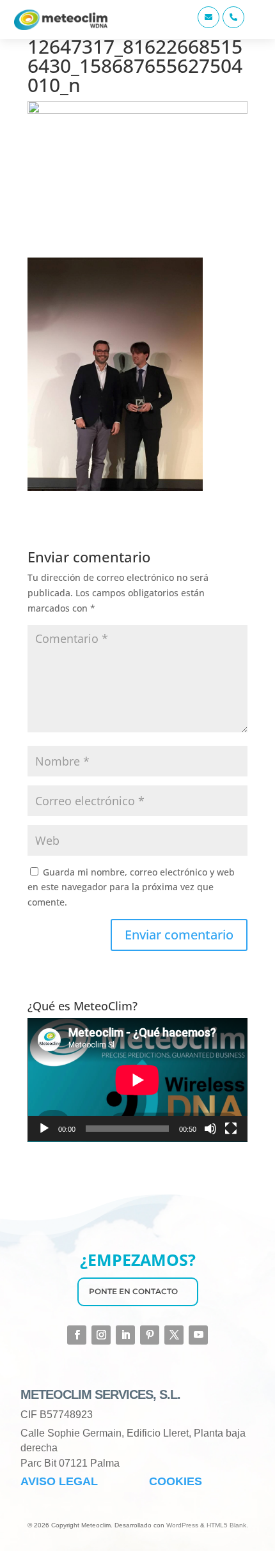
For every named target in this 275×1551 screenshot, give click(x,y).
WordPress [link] (182, 1525)
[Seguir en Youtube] (198, 1335)
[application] (138, 1080)
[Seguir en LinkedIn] (125, 1335)
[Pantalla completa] (230, 1128)
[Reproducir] (44, 1128)
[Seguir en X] (174, 1335)
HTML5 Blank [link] (226, 1525)
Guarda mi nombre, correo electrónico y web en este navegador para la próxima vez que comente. (131, 887)
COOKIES (175, 1481)
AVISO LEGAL (59, 1481)
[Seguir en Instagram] (101, 1335)
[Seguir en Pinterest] (149, 1335)
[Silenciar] (210, 1128)
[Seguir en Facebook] (76, 1335)
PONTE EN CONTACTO (133, 1291)
